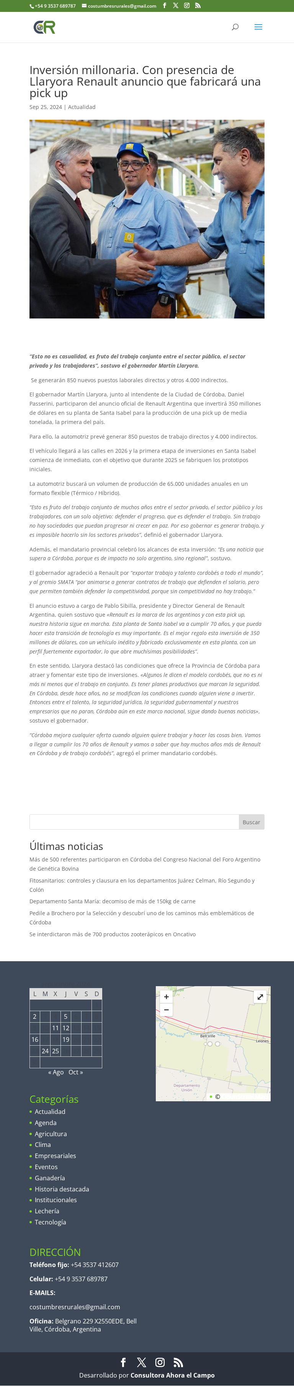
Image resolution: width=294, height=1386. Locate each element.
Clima (43, 1144)
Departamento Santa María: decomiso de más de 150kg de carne (112, 901)
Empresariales (55, 1156)
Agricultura (51, 1134)
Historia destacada (62, 1189)
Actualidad (82, 107)
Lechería (47, 1211)
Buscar (251, 822)
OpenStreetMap (245, 1096)
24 (45, 1051)
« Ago (56, 1072)
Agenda (46, 1123)
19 (65, 1039)
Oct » (76, 1072)
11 (55, 1028)
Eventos (46, 1167)
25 (55, 1051)
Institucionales (56, 1200)
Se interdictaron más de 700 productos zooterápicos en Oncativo (112, 934)
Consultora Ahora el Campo (173, 1375)
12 (65, 1028)
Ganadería (50, 1178)
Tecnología (50, 1222)
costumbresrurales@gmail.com (74, 1307)
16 (34, 1039)
